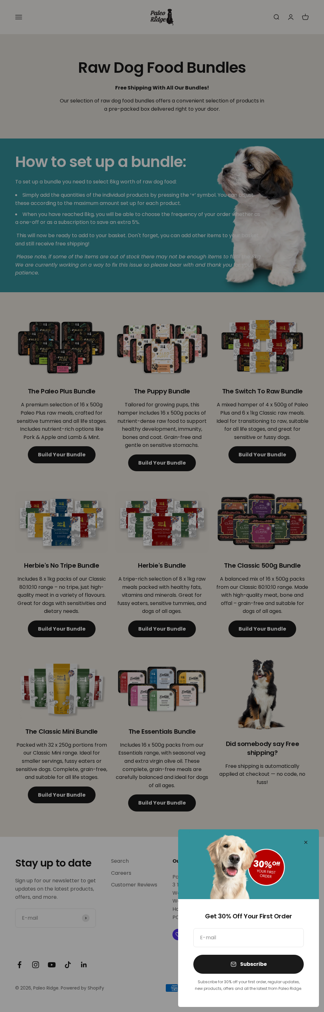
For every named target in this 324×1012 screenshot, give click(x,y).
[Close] (306, 842)
